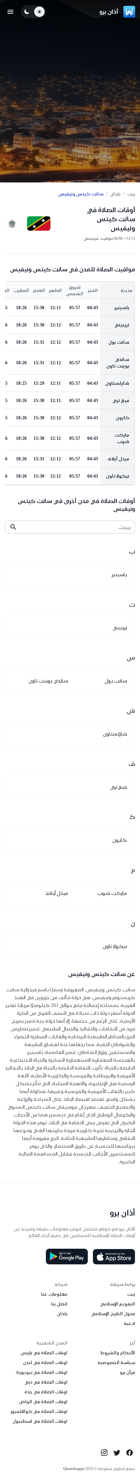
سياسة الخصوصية (116, 1362)
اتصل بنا (59, 1303)
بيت (131, 193)
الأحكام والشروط (117, 1352)
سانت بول (118, 342)
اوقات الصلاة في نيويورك (41, 1372)
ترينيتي (122, 324)
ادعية (129, 1323)
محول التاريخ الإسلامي (113, 1313)
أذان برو (108, 11)
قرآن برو (127, 1372)
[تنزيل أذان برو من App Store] (114, 1256)
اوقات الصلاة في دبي (45, 1382)
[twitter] (116, 1452)
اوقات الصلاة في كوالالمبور (38, 1411)
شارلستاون (117, 383)
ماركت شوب (122, 438)
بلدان (115, 193)
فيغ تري (121, 400)
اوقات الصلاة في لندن (45, 1362)
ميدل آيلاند (118, 458)
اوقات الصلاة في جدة (45, 1391)
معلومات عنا (54, 1294)
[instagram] (104, 1452)
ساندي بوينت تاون (117, 362)
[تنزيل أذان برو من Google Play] (67, 1256)
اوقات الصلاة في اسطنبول (39, 1421)
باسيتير (121, 307)
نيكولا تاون (117, 476)
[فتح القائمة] (10, 11)
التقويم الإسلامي (117, 1303)
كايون (122, 417)
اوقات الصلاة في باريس (44, 1352)
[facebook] (129, 1452)
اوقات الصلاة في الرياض (43, 1401)
